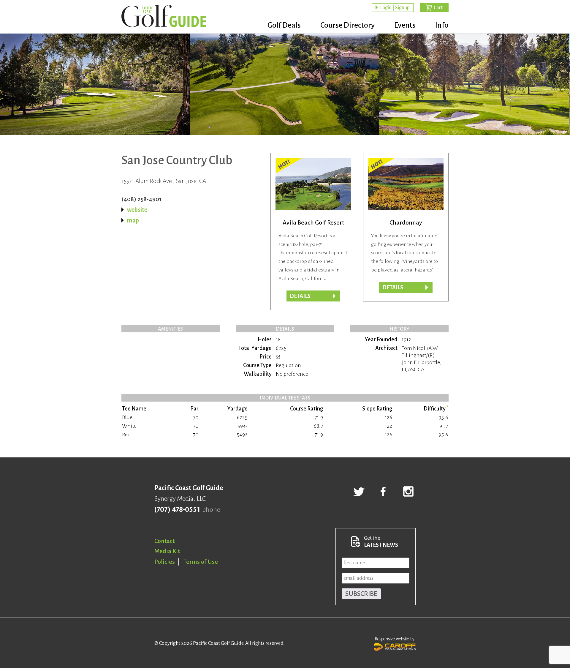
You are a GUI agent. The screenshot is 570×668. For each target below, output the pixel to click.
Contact (164, 541)
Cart (438, 7)
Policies (164, 561)
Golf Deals (284, 25)
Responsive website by (394, 639)
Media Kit (167, 551)
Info (442, 25)
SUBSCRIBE (361, 593)
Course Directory (347, 25)
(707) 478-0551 (177, 510)
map (133, 220)
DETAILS (392, 287)
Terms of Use (200, 561)
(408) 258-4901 (141, 199)
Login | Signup (395, 7)
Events (405, 25)
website (137, 209)
